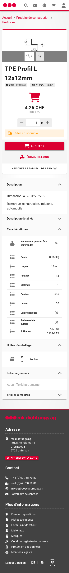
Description (14, 184)
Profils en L (9, 22)
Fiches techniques (22, 519)
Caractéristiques (17, 229)
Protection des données (25, 546)
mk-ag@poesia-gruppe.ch (27, 488)
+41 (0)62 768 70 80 (23, 477)
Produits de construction (32, 18)
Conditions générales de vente (29, 541)
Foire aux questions (23, 514)
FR (52, 562)
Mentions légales (21, 552)
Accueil (7, 18)
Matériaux (17, 530)
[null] (26, 5)
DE (33, 562)
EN (42, 562)
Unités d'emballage (19, 345)
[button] (44, 5)
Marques (16, 535)
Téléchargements (18, 373)
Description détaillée (20, 218)
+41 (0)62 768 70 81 (23, 483)
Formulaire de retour (23, 525)
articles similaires (18, 395)
